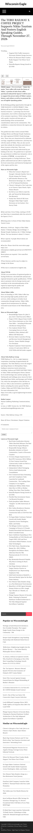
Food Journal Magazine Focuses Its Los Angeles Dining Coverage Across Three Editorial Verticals (15, 750)
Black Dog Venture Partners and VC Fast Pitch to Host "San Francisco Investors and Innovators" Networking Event (16, 740)
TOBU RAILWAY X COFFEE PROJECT (12, 107)
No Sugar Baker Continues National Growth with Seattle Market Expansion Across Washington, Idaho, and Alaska (15, 767)
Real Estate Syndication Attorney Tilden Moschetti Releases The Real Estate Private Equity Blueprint (20, 443)
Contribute (10, 826)
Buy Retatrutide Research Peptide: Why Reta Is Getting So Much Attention (20, 562)
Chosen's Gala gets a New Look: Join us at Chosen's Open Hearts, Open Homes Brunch (20, 187)
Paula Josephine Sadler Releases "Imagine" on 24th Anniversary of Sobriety (19, 504)
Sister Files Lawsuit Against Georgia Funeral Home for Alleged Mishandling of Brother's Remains (16, 680)
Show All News (5, 420)
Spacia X (19, 94)
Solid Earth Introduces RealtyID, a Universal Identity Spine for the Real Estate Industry (20, 577)
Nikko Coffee (9, 292)
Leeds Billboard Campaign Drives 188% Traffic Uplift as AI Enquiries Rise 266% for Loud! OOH (16, 705)
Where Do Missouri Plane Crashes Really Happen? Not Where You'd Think (20, 60)
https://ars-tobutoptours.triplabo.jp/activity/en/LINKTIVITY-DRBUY (16, 250)
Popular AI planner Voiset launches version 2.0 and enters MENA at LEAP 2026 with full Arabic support (20, 348)
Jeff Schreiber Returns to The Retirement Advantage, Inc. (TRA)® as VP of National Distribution (20, 181)
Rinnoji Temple (19, 134)
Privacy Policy (18, 826)
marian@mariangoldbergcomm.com (12, 408)
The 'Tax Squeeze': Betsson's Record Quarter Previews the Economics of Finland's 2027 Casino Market (14, 671)
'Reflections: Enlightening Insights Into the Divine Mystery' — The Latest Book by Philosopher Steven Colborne (16, 649)
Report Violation (24, 420)
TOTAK (7, 272)
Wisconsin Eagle (15, 4)
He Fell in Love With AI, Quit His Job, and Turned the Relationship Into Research (19, 194)
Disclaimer (14, 420)
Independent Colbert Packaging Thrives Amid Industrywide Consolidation (19, 470)
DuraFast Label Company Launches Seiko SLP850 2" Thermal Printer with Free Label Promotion (16, 784)
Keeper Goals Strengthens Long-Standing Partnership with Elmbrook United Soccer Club (16, 640)
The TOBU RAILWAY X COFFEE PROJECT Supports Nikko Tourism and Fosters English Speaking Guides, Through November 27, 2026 (16, 29)
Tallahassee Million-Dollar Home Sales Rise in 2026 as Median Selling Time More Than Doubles (19, 488)
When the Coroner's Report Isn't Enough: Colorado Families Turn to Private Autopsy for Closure (20, 174)
